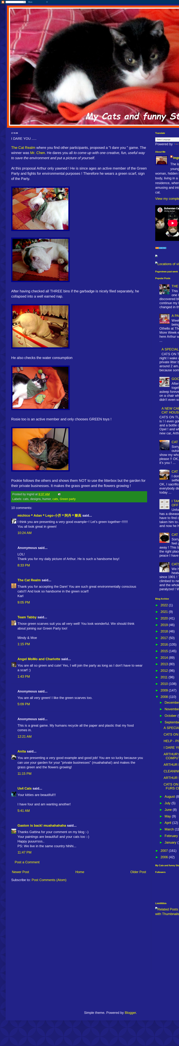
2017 (165, 638)
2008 (165, 697)
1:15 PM (23, 644)
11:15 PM (24, 773)
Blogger (130, 1013)
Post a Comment (27, 862)
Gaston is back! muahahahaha (41, 825)
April (168, 823)
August (170, 796)
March (170, 829)
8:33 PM (23, 565)
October (171, 716)
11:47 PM (24, 852)
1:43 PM (23, 676)
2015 (165, 651)
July (168, 803)
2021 (165, 612)
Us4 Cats (24, 788)
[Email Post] (58, 494)
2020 (165, 618)
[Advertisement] (110, 992)
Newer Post (20, 872)
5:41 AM (23, 811)
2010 (165, 684)
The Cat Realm (23, 147)
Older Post (138, 872)
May (168, 816)
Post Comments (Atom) (49, 880)
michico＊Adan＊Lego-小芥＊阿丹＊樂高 (49, 515)
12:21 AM (24, 736)
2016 (165, 644)
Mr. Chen (37, 153)
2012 (165, 670)
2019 (165, 625)
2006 (165, 857)
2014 (165, 657)
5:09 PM (23, 704)
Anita (21, 751)
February (172, 836)
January (171, 842)
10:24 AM (24, 533)
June (169, 810)
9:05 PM (23, 602)
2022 (165, 605)
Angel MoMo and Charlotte (38, 659)
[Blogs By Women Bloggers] (156, 256)
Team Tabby (26, 617)
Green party (68, 499)
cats (55, 499)
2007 (165, 851)
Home (79, 872)
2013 (165, 664)
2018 (165, 631)
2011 (165, 677)
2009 (165, 690)
